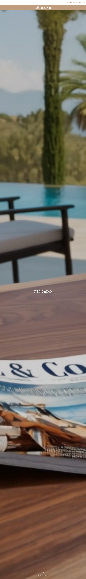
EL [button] (83, 2)
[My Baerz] (68, 2)
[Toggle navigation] (3, 7)
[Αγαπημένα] (71, 2)
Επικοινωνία (77, 2)
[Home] (43, 7)
